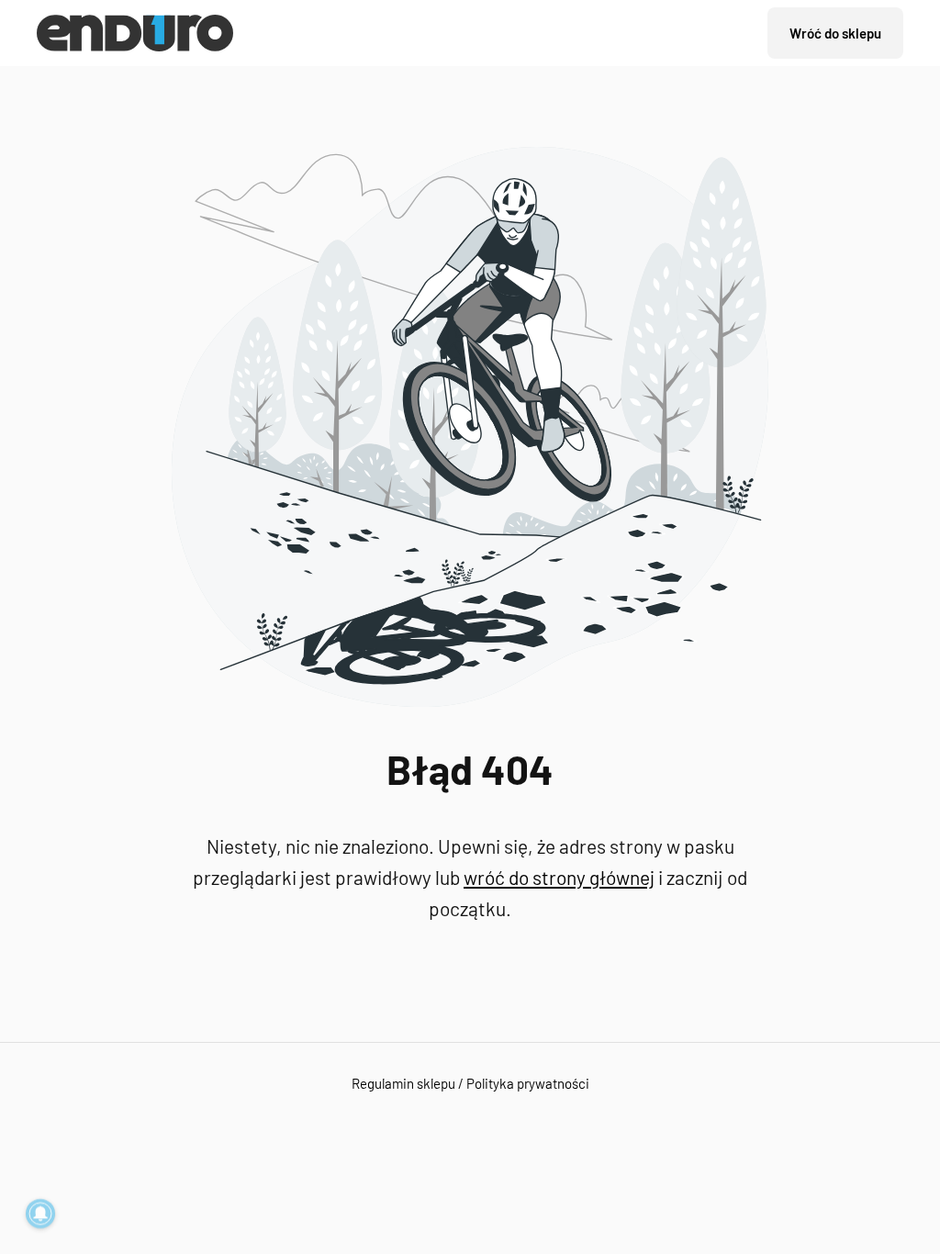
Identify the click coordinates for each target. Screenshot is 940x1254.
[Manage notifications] (40, 1213)
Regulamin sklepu (403, 1083)
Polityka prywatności (527, 1083)
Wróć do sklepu (835, 33)
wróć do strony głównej (559, 877)
